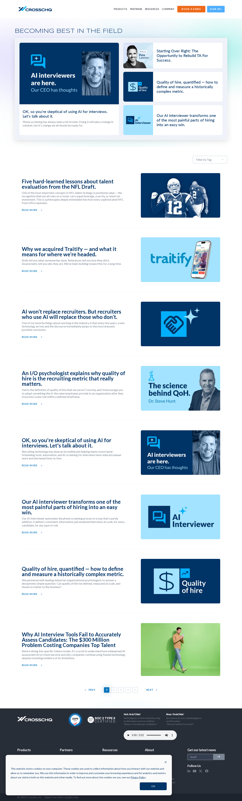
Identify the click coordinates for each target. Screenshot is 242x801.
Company (168, 9)
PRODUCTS (120, 9)
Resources (152, 9)
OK (153, 786)
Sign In (215, 9)
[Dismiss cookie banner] (165, 762)
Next (149, 690)
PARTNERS (136, 9)
